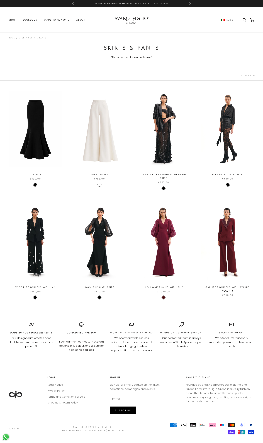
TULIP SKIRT (35, 174)
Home (12, 37)
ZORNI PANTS (99, 174)
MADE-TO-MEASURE (56, 19)
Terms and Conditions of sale (66, 396)
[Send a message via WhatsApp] (6, 437)
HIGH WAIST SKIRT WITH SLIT (163, 287)
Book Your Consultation (151, 3)
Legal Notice (55, 385)
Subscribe (123, 410)
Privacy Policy (56, 391)
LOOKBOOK (30, 19)
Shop (22, 37)
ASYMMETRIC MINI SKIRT (227, 174)
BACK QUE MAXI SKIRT (99, 287)
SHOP (12, 19)
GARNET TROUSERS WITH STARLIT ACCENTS (228, 289)
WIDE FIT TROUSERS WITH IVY (35, 287)
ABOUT (80, 19)
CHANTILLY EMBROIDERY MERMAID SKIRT (163, 176)
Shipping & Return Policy (62, 402)
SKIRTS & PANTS (37, 37)
